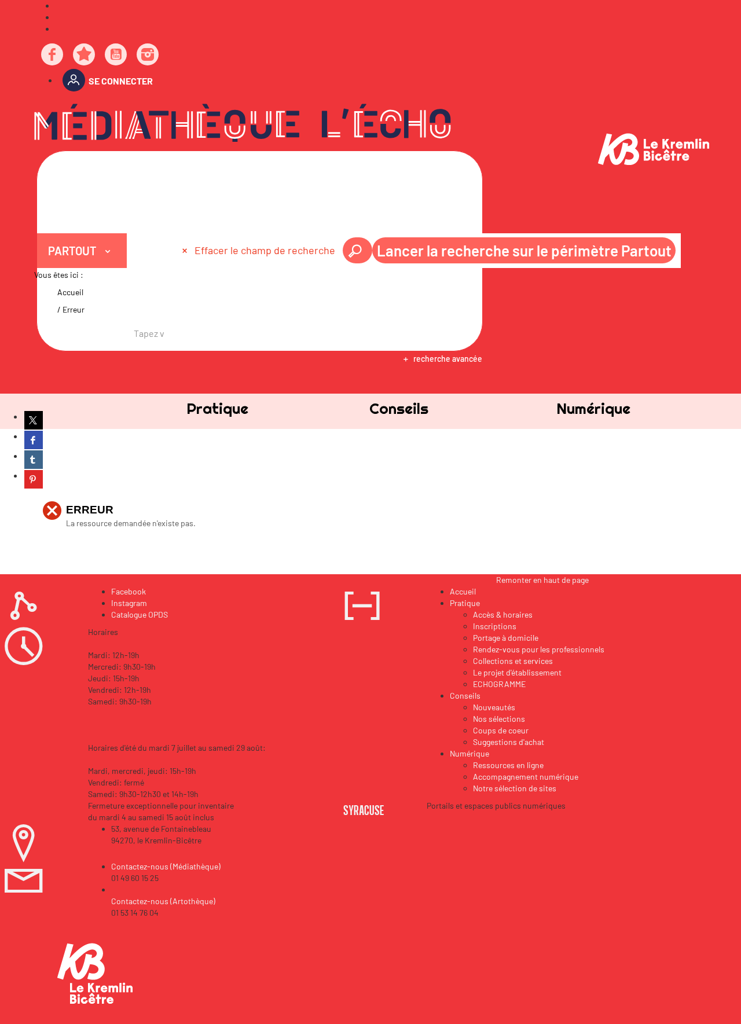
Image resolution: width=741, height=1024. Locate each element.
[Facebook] (52, 55)
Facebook (128, 591)
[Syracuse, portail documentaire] (242, 123)
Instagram (129, 603)
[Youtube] (116, 55)
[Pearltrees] (84, 55)
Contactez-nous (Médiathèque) (166, 866)
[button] (217, 408)
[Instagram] (148, 55)
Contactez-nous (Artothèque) (163, 901)
